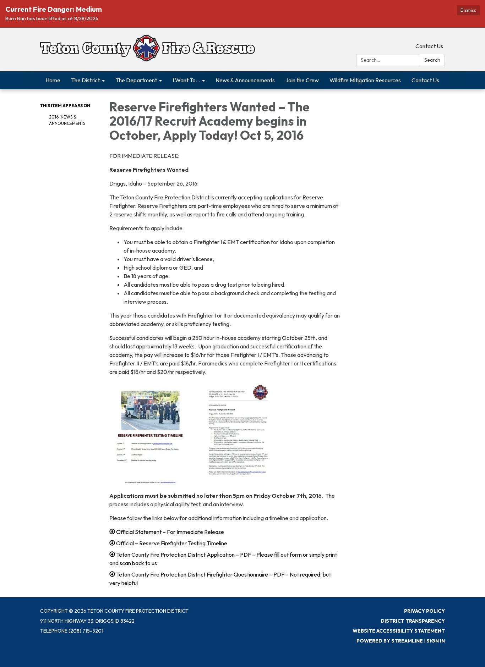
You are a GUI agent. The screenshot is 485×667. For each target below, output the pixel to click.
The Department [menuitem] (136, 80)
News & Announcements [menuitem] (245, 80)
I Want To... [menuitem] (186, 80)
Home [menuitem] (52, 80)
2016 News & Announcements (67, 120)
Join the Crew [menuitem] (302, 80)
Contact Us (429, 46)
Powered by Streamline (389, 641)
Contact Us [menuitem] (425, 80)
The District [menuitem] (85, 80)
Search (432, 60)
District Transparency (413, 621)
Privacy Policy (424, 611)
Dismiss (468, 10)
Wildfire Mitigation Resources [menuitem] (365, 80)
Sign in (435, 641)
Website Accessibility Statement (399, 631)
